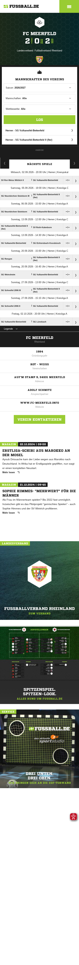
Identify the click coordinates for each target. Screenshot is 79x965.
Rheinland (39, 341)
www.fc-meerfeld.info (39, 402)
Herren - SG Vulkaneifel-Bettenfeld (25, 130)
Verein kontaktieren (39, 419)
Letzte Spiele (74, 163)
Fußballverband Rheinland (48, 50)
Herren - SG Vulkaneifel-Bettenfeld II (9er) (29, 139)
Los (39, 119)
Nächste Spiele (39, 164)
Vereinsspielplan (4, 163)
